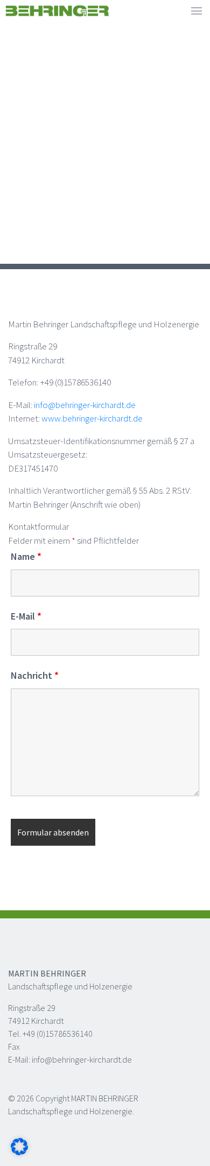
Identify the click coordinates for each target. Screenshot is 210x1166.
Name (26, 556)
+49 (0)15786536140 (58, 1033)
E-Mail (26, 616)
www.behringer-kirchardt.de (92, 418)
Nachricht (35, 675)
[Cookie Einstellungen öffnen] (19, 1145)
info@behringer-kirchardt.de (85, 405)
